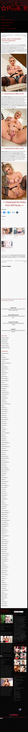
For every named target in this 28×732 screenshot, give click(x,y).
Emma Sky (3, 425)
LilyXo (2, 500)
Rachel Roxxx (4, 543)
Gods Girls (3, 436)
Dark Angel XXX (17, 694)
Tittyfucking (4, 584)
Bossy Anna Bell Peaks (19, 234)
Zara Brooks (4, 603)
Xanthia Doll (4, 598)
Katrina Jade (4, 477)
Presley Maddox (4, 535)
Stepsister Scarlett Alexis (6, 654)
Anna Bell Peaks (4, 359)
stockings (14, 257)
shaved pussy (9, 257)
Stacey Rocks (4, 570)
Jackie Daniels (4, 450)
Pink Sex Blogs (17, 689)
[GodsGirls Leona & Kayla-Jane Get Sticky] (17, 669)
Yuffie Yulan (4, 601)
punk (2, 537)
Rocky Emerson (4, 553)
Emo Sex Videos (17, 697)
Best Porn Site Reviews (19, 688)
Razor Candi (4, 547)
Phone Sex (16, 686)
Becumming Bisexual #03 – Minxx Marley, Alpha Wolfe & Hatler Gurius (6, 634)
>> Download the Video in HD (13, 94)
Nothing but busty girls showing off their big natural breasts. (13, 331)
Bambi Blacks (4, 376)
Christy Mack (4, 398)
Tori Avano (3, 586)
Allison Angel (17, 695)
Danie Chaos (4, 411)
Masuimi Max (4, 516)
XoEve (2, 599)
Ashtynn (3, 370)
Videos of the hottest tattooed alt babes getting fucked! (13, 324)
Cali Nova (3, 390)
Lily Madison (4, 499)
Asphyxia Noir (4, 372)
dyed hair (22, 623)
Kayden (3, 479)
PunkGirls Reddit (5, 338)
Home (2, 17)
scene (2, 563)
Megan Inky (4, 518)
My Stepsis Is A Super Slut (6, 614)
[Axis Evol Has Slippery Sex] (17, 656)
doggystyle (18, 623)
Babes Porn (16, 692)
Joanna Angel (4, 467)
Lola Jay (3, 502)
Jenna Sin (3, 460)
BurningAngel (4, 386)
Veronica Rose (4, 590)
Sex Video (16, 676)
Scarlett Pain (4, 561)
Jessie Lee (3, 464)
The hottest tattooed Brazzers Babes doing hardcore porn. (13, 316)
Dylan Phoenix (4, 419)
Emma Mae (3, 423)
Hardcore (3, 440)
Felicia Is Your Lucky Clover (6, 677)
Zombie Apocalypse (17, 717)
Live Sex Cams (17, 700)
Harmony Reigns (5, 442)
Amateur (3, 357)
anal (15, 617)
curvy (25, 622)
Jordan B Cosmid (5, 469)
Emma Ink (3, 421)
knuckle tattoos (19, 628)
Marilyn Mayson (4, 512)
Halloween (3, 438)
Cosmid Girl (3, 401)
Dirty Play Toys (17, 691)
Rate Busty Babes (18, 683)
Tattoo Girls (16, 684)
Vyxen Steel (3, 596)
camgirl (15, 622)
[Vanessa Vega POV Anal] (23, 662)
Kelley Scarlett (4, 481)
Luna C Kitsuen (4, 510)
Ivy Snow (3, 448)
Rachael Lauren (4, 541)
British (12, 254)
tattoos (22, 640)
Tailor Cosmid (4, 574)
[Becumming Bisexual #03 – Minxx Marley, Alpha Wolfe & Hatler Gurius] (7, 642)
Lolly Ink (3, 508)
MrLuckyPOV (4, 522)
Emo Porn (16, 685)
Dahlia (2, 405)
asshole (24, 617)
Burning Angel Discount (7, 20)
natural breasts (18, 630)
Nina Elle (3, 528)
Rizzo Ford (3, 551)
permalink (23, 257)
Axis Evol (3, 374)
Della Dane (3, 415)
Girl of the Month (5, 25)
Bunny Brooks (4, 384)
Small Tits (3, 568)
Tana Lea (3, 576)
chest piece (20, 622)
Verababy (3, 588)
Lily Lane (3, 497)
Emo (2, 427)
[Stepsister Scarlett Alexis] (6, 656)
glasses (15, 254)
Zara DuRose (4, 605)
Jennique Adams (5, 462)
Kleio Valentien (4, 485)
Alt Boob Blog (4, 341)
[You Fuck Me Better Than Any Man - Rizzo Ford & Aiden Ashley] (23, 656)
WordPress (24, 717)
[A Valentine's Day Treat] (17, 649)
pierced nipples (4, 257)
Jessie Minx (3, 466)
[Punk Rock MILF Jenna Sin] (6, 243)
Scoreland (3, 565)
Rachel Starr (4, 545)
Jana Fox (3, 452)
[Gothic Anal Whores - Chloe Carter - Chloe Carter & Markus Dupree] (17, 662)
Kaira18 (3, 475)
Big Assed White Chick (5, 665)
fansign (3, 431)
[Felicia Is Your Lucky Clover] (7, 685)
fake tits (16, 256)
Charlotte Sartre (4, 392)
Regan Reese (4, 549)
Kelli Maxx (3, 483)
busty (22, 621)
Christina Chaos (4, 394)
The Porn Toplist (4, 343)
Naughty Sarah (4, 524)
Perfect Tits (23, 254)
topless (15, 642)
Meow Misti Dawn (5, 520)
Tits (15, 690)
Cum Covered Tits (5, 403)
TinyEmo (3, 582)
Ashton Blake (4, 367)
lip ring (24, 628)
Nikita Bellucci (4, 526)
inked (21, 626)
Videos (2, 31)
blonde (13, 256)
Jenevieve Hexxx (4, 458)
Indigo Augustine (5, 446)
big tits (20, 618)
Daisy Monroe (4, 409)
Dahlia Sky (3, 407)
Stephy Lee (3, 572)
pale (20, 632)
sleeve (21, 638)
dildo (15, 623)
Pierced (2, 256)
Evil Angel (3, 429)
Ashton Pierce (4, 368)
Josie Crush (3, 471)
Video (2, 592)
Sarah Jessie (4, 557)
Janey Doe (3, 454)
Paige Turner (4, 530)
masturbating (20, 256)
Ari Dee (3, 361)
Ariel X (2, 365)
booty (15, 621)
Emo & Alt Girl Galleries (7, 22)
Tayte (2, 580)
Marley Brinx (4, 514)
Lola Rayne (3, 506)
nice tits (23, 630)
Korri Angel (3, 487)
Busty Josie (3, 388)
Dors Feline (3, 417)
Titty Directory (4, 340)
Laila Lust (3, 491)
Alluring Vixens (4, 353)
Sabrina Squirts (4, 555)
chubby (3, 400)
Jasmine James (4, 456)
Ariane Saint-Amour (5, 363)
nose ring (16, 632)
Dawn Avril (3, 413)
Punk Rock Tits (5, 717)
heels (17, 626)
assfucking (20, 617)
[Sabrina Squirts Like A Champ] (23, 649)
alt (10, 254)
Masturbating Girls (18, 679)
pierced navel (20, 633)
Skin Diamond (4, 566)
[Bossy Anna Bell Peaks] (18, 230)
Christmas (3, 396)
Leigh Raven (4, 495)
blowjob (23, 619)
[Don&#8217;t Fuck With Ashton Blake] (6, 230)
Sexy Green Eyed (5, 345)
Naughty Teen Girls (5, 347)
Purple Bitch (4, 539)
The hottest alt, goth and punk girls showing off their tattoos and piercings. (13, 309)
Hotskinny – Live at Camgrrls (8, 28)
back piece (16, 618)
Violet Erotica (4, 594)
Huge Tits (19, 254)
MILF (24, 256)
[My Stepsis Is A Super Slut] (7, 622)
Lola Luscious (4, 504)
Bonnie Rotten (4, 378)
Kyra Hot (3, 489)
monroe (22, 629)
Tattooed (5, 256)
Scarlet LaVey (4, 559)
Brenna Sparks (4, 380)
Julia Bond (3, 473)
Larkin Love (3, 493)
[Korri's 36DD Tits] (23, 669)
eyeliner (16, 625)
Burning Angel (17, 696)
